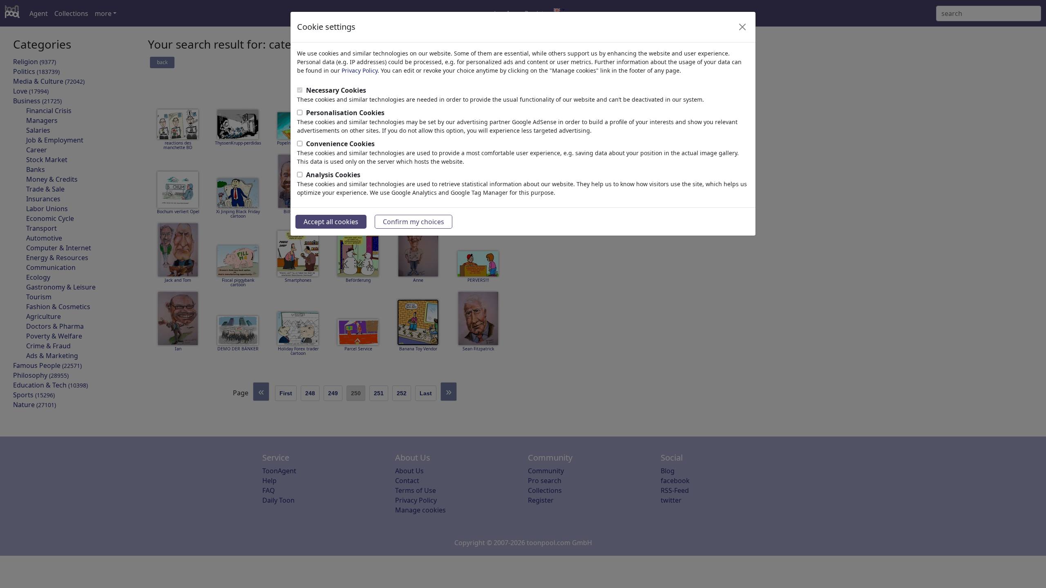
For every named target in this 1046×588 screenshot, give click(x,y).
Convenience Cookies (340, 143)
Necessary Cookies (336, 90)
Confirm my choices (413, 221)
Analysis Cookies (333, 174)
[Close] (742, 26)
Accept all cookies (331, 221)
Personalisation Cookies (345, 112)
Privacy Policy (360, 70)
